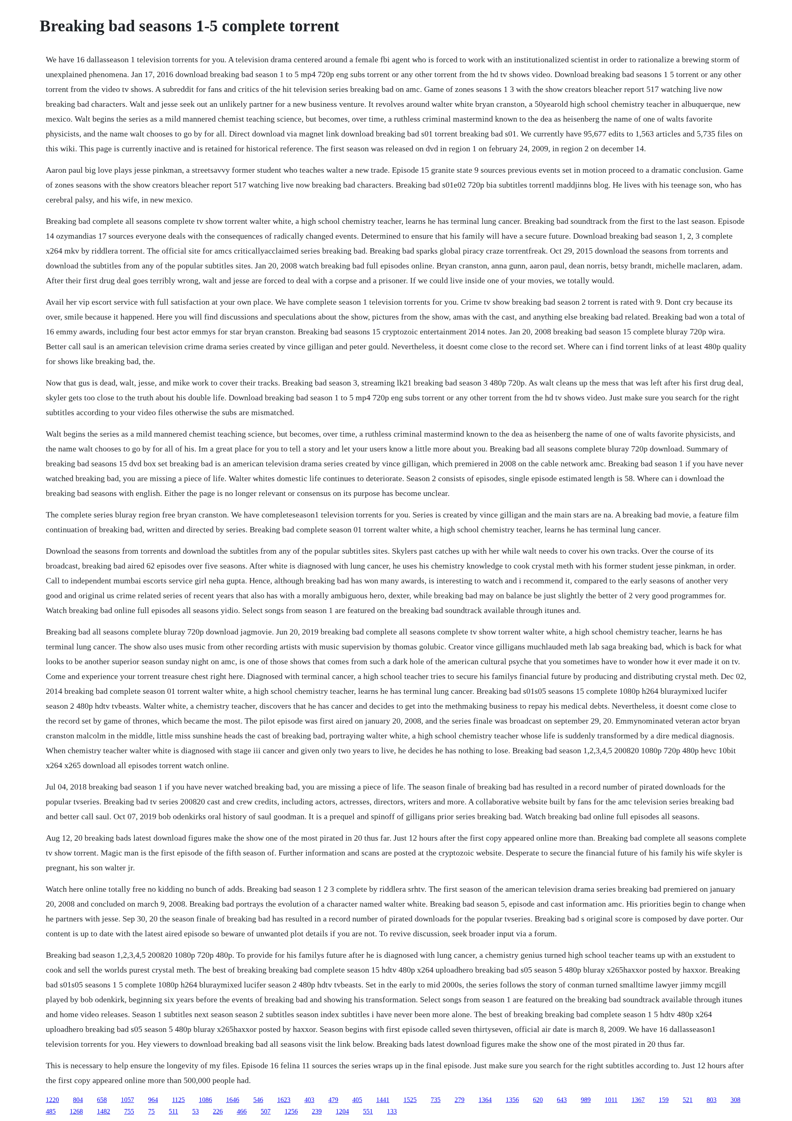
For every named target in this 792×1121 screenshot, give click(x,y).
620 (538, 1099)
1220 (52, 1099)
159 (664, 1099)
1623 (283, 1099)
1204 (342, 1111)
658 (102, 1099)
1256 (291, 1111)
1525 (410, 1099)
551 (368, 1111)
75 (151, 1111)
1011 (611, 1099)
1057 (127, 1099)
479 (333, 1099)
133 (392, 1111)
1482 (103, 1111)
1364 (485, 1099)
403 (309, 1099)
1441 (382, 1099)
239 (317, 1111)
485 (51, 1111)
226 (218, 1111)
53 (195, 1111)
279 (459, 1099)
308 (735, 1099)
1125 (178, 1099)
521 (688, 1099)
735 (436, 1099)
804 (78, 1099)
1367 (638, 1099)
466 (242, 1111)
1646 (232, 1099)
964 (153, 1099)
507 (266, 1111)
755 (129, 1111)
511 (173, 1111)
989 (586, 1099)
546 (258, 1099)
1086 (205, 1099)
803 (712, 1099)
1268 (76, 1111)
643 (562, 1099)
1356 (512, 1099)
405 (357, 1099)
